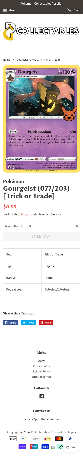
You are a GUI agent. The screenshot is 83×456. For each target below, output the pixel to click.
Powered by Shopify (63, 432)
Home (6, 60)
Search (41, 361)
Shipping (26, 214)
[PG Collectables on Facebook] (41, 397)
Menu (12, 10)
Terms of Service (41, 376)
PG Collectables (40, 432)
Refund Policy (41, 371)
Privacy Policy (41, 366)
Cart (76, 10)
